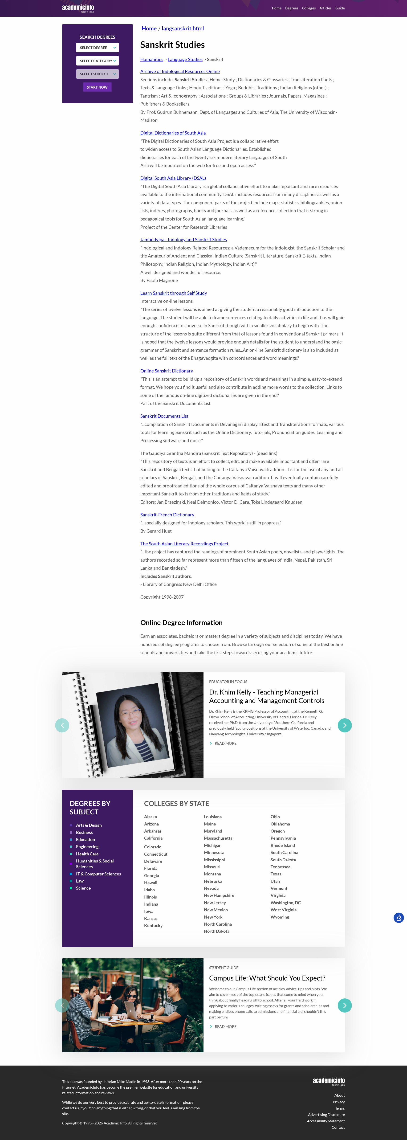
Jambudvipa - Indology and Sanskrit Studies (183, 239)
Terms (340, 1108)
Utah (275, 881)
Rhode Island (283, 845)
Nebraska (213, 881)
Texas (276, 873)
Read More (225, 743)
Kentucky (153, 925)
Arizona (151, 823)
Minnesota (214, 852)
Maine (210, 823)
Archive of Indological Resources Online (180, 71)
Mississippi (214, 859)
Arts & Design (89, 825)
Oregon (278, 831)
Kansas (151, 918)
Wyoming (280, 917)
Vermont (279, 888)
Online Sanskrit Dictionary (166, 370)
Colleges (309, 8)
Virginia (278, 895)
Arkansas (153, 831)
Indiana (151, 904)
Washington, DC (286, 902)
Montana (212, 873)
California (153, 838)
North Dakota (216, 931)
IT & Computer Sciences (98, 873)
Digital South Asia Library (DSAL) (173, 178)
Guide (340, 8)
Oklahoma (280, 823)
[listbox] (203, 725)
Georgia (151, 875)
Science (83, 888)
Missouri (212, 866)
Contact (338, 1127)
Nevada (211, 888)
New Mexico (216, 909)
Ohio (275, 816)
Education (85, 839)
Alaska (150, 816)
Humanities (151, 59)
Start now (97, 87)
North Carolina (218, 924)
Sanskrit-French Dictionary (167, 514)
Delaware (153, 861)
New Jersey (215, 902)
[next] (345, 725)
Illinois (150, 897)
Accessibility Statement (326, 1121)
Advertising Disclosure (326, 1114)
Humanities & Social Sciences (95, 863)
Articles (326, 8)
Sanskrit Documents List (164, 416)
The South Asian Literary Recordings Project (184, 543)
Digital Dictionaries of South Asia (173, 132)
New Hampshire (219, 895)
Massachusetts (218, 838)
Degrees (291, 8)
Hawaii (150, 882)
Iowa (148, 911)
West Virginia (284, 909)
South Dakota (283, 859)
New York (213, 917)
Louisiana (213, 816)
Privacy (339, 1101)
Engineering (87, 846)
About (339, 1095)
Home (276, 8)
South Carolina (284, 852)
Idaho (149, 889)
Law (80, 880)
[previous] (62, 725)
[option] (203, 725)
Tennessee (281, 866)
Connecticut (155, 854)
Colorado (152, 846)
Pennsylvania (283, 838)
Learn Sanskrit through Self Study (173, 293)
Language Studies (185, 59)
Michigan (212, 845)
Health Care (87, 853)
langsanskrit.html (183, 28)
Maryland (213, 831)
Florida (150, 868)
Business (84, 832)
